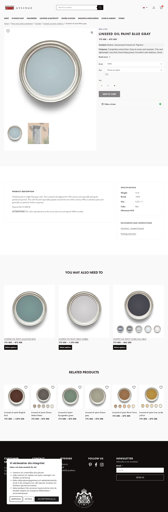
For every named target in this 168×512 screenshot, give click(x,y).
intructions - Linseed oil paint (132, 228)
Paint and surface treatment (22, 23)
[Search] (100, 7)
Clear (106, 74)
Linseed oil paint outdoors (53, 23)
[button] (145, 7)
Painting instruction (128, 233)
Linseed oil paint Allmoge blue (20, 339)
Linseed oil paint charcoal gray (129, 339)
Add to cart (109, 94)
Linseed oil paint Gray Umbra (73, 339)
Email (119, 466)
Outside (38, 23)
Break (101, 64)
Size (100, 70)
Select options (11, 347)
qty (100, 80)
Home (6, 23)
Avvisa (28, 499)
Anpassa (16, 499)
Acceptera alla (46, 499)
